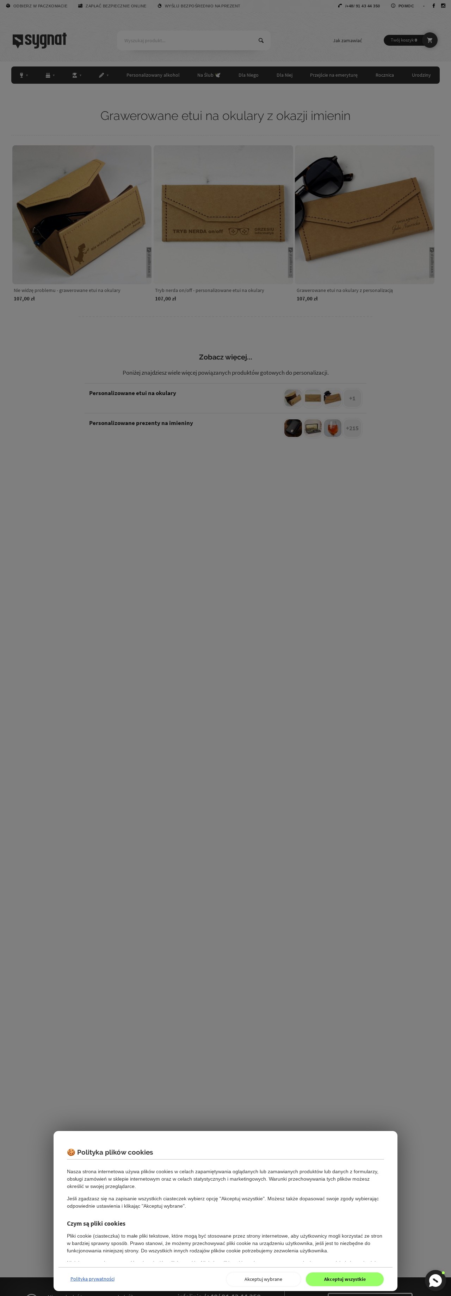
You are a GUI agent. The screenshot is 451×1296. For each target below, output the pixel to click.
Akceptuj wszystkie (345, 1279)
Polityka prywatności (92, 1279)
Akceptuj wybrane (263, 1279)
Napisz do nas (435, 1280)
